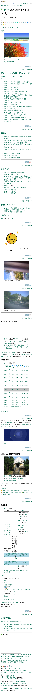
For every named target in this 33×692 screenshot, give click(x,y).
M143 (26, 370)
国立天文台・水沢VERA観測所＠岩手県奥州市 (16, 490)
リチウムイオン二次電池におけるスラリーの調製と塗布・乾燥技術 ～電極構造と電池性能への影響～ (18, 178)
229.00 (8, 28)
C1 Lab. (17, 60)
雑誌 (5, 621)
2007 (7, 478)
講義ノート (6, 133)
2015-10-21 (7, 95)
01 (27, 129)
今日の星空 (4, 488)
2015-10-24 (7, 140)
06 (27, 288)
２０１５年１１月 (16, 103)
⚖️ (1, 24)
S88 (17, 382)
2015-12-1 (7, 116)
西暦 (6, 10)
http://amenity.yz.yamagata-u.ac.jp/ (17, 670)
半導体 (21, 554)
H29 (13, 397)
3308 (5, 345)
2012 (5, 378)
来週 (21, 5)
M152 (26, 402)
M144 (26, 374)
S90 (17, 389)
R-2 (9, 393)
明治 (27, 366)
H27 (13, 389)
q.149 (12, 62)
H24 (13, 378)
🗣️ (28, 22)
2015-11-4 (7, 153)
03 (27, 201)
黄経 (3, 28)
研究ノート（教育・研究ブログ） (16, 73)
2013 (5, 382)
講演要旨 (12, 621)
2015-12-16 (7, 119)
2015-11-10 (7, 106)
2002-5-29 (7, 193)
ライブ (27, 341)
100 (19, 520)
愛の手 (10, 349)
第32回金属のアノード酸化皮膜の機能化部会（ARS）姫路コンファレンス (17, 209)
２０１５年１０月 (16, 93)
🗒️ (7, 22)
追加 (2, 79)
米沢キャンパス (19, 339)
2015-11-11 (7, 212)
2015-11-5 (7, 104)
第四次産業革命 (12, 562)
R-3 (9, 389)
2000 (19, 566)
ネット (21, 562)
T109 (21, 404)
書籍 (2, 621)
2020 (5, 404)
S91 (17, 393)
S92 (17, 397)
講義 (2, 218)
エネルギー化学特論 (16, 347)
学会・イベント (8, 204)
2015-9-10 (7, 91)
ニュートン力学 (8, 528)
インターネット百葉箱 (15, 341)
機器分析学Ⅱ (14, 174)
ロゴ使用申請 (24, 424)
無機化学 (13, 189)
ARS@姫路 (14, 104)
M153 (26, 404)
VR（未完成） (5, 443)
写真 (5, 62)
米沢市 (14, 678)
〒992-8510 (4, 678)
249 (15, 480)
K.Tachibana (9, 60)
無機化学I (13, 193)
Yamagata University (7, 685)
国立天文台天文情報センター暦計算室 (18, 589)
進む (5, 5)
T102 (21, 382)
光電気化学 (14, 155)
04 (27, 225)
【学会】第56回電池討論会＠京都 (21, 106)
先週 (18, 5)
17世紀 (8, 526)
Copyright (5, 688)
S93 (17, 400)
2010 (5, 370)
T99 (21, 370)
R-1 (9, 397)
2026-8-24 (7, 343)
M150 (26, 397)
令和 (10, 366)
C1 (20, 406)
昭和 (18, 366)
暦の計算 (17, 594)
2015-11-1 (14, 57)
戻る (2, 5)
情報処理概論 (16, 345)
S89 (17, 386)
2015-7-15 (7, 84)
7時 (2, 31)
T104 (21, 389)
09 (27, 450)
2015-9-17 (7, 172)
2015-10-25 (7, 142)
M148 (26, 389)
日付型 (25, 520)
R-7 (9, 374)
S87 (17, 378)
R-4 (9, 386)
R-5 (9, 382)
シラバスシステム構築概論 (18, 187)
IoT (3, 354)
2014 (11, 5)
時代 (7, 406)
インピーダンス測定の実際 (19, 142)
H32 (13, 404)
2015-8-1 (7, 87)
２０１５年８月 (14, 87)
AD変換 (19, 556)
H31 (13, 402)
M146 (26, 382)
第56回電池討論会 (16, 212)
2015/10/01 (9, 422)
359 (10, 476)
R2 (9, 404)
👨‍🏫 (3, 22)
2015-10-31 (7, 99)
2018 (5, 400)
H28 (13, 393)
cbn (8, 345)
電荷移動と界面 (15, 157)
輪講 (8, 62)
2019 (5, 402)
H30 (13, 400)
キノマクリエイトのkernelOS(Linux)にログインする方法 (15, 113)
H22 (13, 370)
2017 (5, 397)
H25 (13, 382)
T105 (21, 393)
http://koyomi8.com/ (7, 599)
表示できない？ (7, 215)
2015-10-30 (7, 182)
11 (17, 77)
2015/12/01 (4, 424)
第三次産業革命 (12, 554)
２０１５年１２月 (16, 116)
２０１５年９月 (14, 89)
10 (14, 5)
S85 (17, 370)
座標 (8, 534)
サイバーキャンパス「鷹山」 (14, 668)
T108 (21, 402)
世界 (23, 510)
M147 (26, 386)
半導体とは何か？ (16, 153)
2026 (13, 681)
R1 (9, 402)
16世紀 (8, 524)
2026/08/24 (4, 411)
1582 (19, 525)
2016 (28, 5)
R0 (9, 400)
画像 (16, 621)
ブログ (13, 218)
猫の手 (6, 349)
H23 (13, 374)
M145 (26, 378)
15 (9, 347)
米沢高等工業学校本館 (17, 172)
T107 (21, 400)
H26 (13, 386)
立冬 (16, 28)
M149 (26, 393)
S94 (17, 402)
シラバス (5, 168)
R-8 (9, 370)
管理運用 (3, 662)
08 (27, 419)
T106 (21, 397)
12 (25, 5)
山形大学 (11, 662)
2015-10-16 (7, 176)
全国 (13, 354)
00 (27, 70)
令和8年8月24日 (23, 3)
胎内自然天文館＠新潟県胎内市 (12, 492)
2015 (5, 389)
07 (27, 318)
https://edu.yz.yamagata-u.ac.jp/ (17, 660)
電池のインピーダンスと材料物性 (21, 140)
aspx (5, 582)
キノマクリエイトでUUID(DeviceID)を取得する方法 (14, 109)
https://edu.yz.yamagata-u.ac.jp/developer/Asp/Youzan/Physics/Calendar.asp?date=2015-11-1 (16, 655)
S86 (17, 374)
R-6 (9, 378)
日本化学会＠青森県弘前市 (19, 91)
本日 (8, 5)
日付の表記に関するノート (10, 602)
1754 (19, 529)
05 (27, 259)
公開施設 (13, 591)
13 (11, 345)
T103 (21, 386)
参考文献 (7, 617)
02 (27, 165)
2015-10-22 (7, 136)
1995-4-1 (7, 187)
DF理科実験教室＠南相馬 (18, 118)
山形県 (10, 678)
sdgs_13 (25, 347)
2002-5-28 (7, 189)
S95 (17, 404)
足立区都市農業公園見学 (18, 99)
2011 (5, 374)
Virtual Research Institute (18, 683)
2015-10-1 (7, 93)
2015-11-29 (7, 112)
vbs (5, 580)
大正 (22, 366)
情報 (22, 525)
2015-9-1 (7, 89)
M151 (26, 400)
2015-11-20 (7, 108)
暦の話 (6, 596)
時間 (5, 586)
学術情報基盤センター (20, 662)
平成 (14, 366)
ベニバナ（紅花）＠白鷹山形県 (20, 82)
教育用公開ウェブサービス (13, 658)
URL (8, 621)
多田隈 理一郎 (10, 676)
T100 (21, 374)
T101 (21, 378)
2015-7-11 (7, 82)
